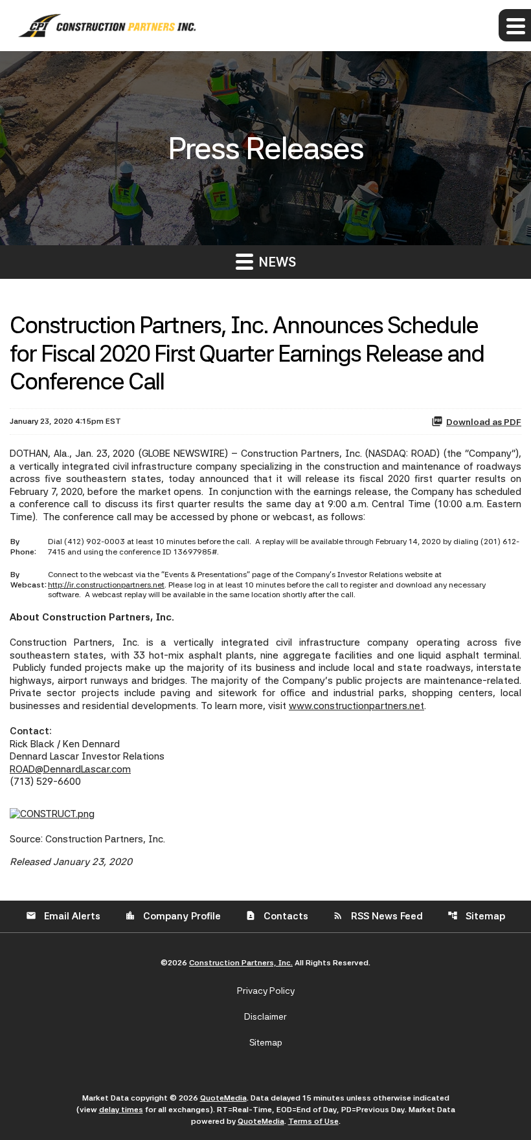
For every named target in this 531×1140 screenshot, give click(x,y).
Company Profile (173, 916)
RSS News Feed (378, 916)
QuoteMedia (223, 1097)
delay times (121, 1109)
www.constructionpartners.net (356, 706)
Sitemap (476, 916)
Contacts (276, 916)
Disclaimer (265, 1016)
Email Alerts (63, 916)
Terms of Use (313, 1121)
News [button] (275, 262)
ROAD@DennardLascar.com (70, 769)
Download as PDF (483, 422)
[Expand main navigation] (515, 25)
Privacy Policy (266, 990)
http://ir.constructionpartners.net (106, 584)
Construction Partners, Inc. (241, 962)
